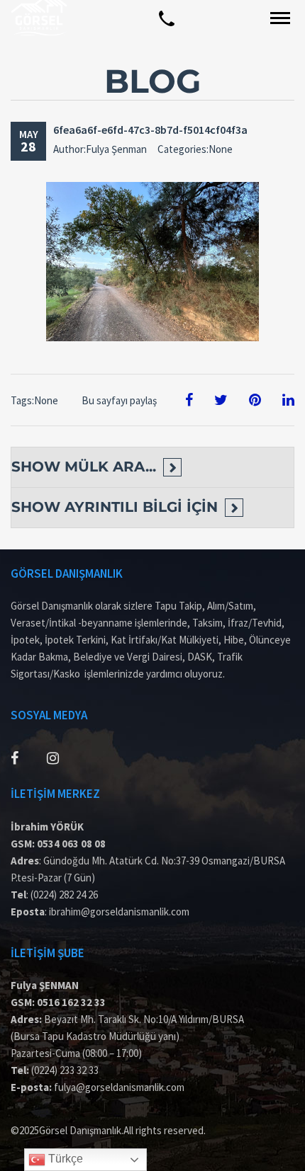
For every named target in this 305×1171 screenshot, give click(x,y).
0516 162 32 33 (71, 1002)
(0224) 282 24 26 (64, 894)
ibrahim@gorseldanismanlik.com (119, 911)
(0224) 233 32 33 (65, 1070)
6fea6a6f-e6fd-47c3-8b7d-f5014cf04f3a (150, 129)
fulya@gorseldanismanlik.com (119, 1087)
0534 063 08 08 (71, 843)
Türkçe (64, 1159)
